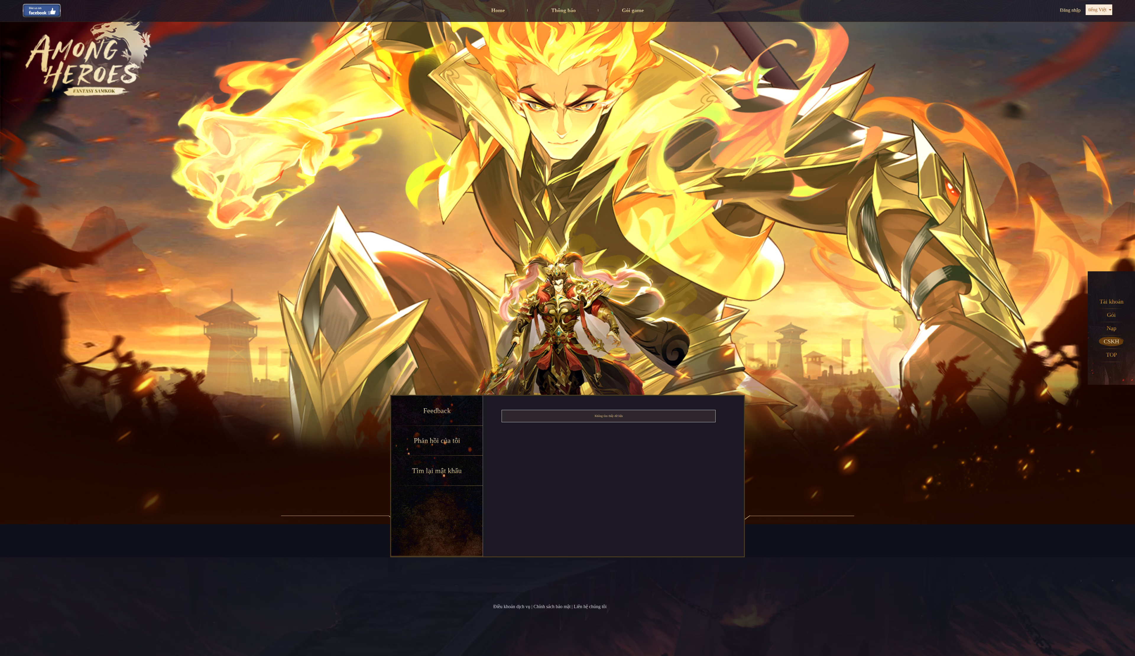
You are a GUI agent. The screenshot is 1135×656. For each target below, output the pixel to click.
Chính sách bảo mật (552, 606)
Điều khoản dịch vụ (511, 606)
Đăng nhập (1070, 10)
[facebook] (42, 10)
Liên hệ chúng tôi (590, 606)
